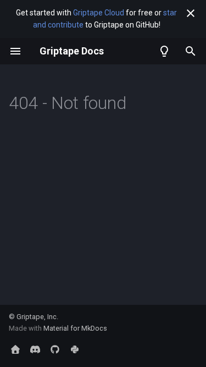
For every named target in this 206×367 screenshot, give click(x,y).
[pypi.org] (74, 349)
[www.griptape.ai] (15, 349)
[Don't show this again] (190, 13)
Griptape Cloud (98, 12)
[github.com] (55, 349)
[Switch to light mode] (164, 51)
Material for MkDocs (75, 328)
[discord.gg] (35, 349)
